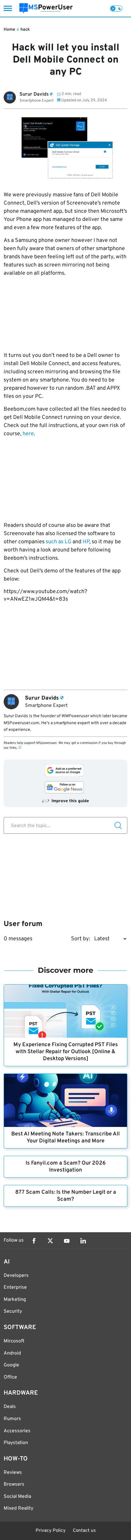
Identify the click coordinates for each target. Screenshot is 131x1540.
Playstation (16, 1443)
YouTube (66, 1240)
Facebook (34, 1240)
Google (11, 1365)
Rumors (12, 1419)
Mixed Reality (18, 1508)
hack (25, 29)
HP (86, 541)
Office (10, 1377)
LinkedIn (83, 1240)
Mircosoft (14, 1341)
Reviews (13, 1473)
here (28, 433)
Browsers (14, 1484)
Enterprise (15, 1287)
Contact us (84, 1531)
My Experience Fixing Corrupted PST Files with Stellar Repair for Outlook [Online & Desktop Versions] (65, 1051)
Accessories (17, 1431)
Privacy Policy (51, 1531)
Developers (16, 1276)
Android (12, 1353)
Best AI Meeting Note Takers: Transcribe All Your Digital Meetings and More (65, 1138)
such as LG (57, 541)
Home (9, 29)
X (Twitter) (50, 1240)
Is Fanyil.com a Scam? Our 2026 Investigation (66, 1167)
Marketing (15, 1300)
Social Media (17, 1497)
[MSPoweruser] (46, 8)
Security (13, 1311)
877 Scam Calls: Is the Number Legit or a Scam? (65, 1196)
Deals (10, 1407)
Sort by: (80, 938)
